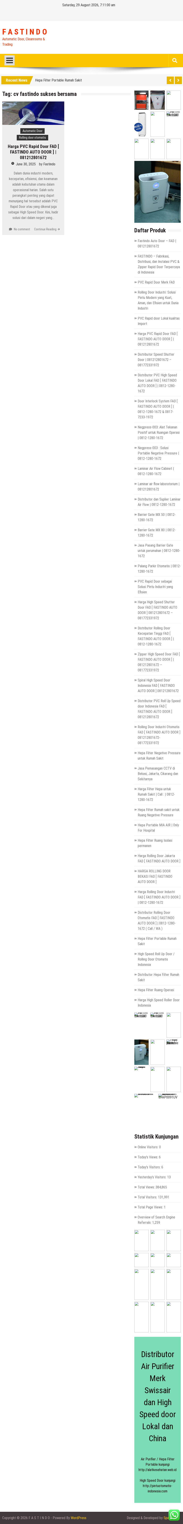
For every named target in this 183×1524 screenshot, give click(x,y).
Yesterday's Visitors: (152, 1177)
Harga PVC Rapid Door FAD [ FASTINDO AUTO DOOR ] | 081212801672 (33, 152)
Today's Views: (148, 1157)
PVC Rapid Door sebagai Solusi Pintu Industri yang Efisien (155, 586)
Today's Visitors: (149, 1167)
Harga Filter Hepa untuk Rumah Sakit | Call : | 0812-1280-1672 (156, 794)
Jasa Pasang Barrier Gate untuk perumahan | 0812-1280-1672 (159, 550)
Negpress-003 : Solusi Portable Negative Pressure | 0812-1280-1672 (158, 453)
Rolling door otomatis (32, 137)
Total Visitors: (148, 1197)
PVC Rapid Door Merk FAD (156, 282)
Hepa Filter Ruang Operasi (156, 990)
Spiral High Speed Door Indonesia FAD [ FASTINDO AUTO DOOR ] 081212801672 (158, 685)
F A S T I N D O (24, 32)
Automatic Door (32, 131)
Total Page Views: (151, 1207)
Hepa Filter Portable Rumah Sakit (58, 79)
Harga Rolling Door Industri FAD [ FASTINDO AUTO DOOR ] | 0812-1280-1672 (159, 897)
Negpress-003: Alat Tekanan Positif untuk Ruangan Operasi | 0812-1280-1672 (159, 432)
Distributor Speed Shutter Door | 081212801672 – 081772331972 (156, 359)
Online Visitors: (148, 1147)
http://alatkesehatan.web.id (158, 1470)
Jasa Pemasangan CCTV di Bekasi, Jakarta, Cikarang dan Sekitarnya (158, 773)
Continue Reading (45, 229)
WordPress (78, 1518)
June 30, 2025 (26, 164)
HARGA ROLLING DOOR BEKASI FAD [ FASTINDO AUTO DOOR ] (155, 876)
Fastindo (49, 164)
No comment (22, 229)
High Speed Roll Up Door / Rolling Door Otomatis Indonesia (156, 959)
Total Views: (147, 1187)
